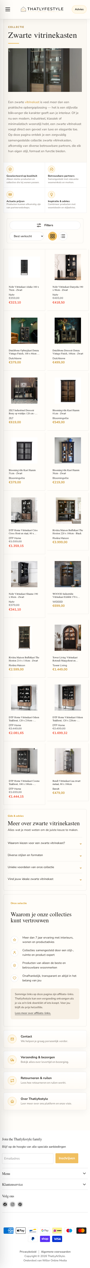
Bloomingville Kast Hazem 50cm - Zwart (66, 471)
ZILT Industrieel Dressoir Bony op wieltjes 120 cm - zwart (22, 413)
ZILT (11, 418)
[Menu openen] (7, 9)
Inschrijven (67, 1158)
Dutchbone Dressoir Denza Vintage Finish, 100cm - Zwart (68, 352)
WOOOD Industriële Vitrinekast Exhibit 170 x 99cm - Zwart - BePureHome (67, 597)
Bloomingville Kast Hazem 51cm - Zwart (22, 471)
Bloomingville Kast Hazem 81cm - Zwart (66, 411)
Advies (79, 9)
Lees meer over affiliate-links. (33, 1013)
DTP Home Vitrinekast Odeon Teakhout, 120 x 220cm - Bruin (68, 720)
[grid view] (52, 236)
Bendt (56, 789)
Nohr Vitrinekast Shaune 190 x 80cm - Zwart (23, 595)
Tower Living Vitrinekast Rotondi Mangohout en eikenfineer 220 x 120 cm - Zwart (66, 662)
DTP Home (15, 538)
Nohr (11, 294)
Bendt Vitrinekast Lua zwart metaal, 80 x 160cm (66, 782)
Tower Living (60, 665)
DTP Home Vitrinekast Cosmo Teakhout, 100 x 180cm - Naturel (24, 784)
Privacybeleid (28, 1252)
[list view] (63, 236)
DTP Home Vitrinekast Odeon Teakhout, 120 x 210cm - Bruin (24, 720)
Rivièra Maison (61, 538)
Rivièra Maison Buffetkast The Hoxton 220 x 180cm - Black (68, 531)
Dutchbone (15, 358)
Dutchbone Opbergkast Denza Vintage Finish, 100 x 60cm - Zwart (24, 353)
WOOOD (58, 601)
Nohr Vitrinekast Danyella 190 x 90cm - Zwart (68, 288)
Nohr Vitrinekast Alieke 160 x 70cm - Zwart (24, 288)
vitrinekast (32, 102)
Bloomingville (60, 418)
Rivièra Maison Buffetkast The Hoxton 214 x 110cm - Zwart (24, 659)
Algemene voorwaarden (56, 1252)
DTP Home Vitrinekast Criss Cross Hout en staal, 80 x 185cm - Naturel (23, 533)
